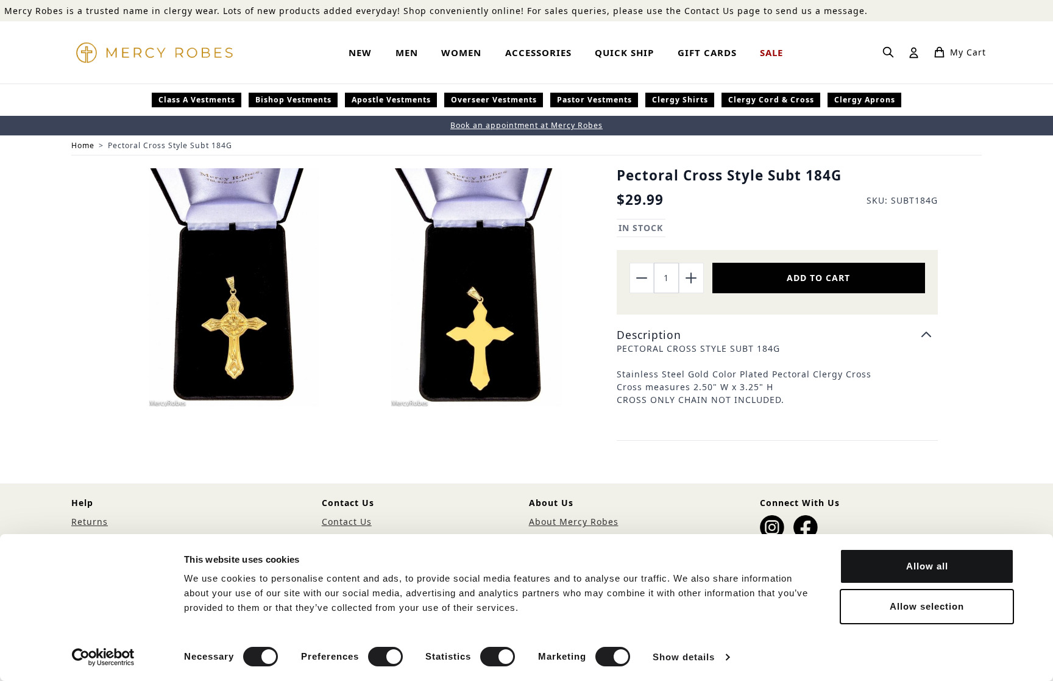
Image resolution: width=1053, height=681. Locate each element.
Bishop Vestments (293, 99)
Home (82, 145)
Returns (89, 521)
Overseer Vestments (494, 99)
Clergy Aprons (864, 99)
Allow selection (927, 606)
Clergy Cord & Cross (771, 99)
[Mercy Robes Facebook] (805, 527)
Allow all (927, 566)
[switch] (385, 656)
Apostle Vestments (391, 99)
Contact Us (347, 521)
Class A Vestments (196, 99)
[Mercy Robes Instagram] (772, 527)
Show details (684, 657)
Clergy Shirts (680, 99)
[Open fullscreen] (234, 287)
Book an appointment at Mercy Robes (526, 125)
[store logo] (154, 52)
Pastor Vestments (594, 99)
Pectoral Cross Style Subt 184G (170, 145)
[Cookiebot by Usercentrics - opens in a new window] (103, 657)
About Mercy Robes (574, 521)
